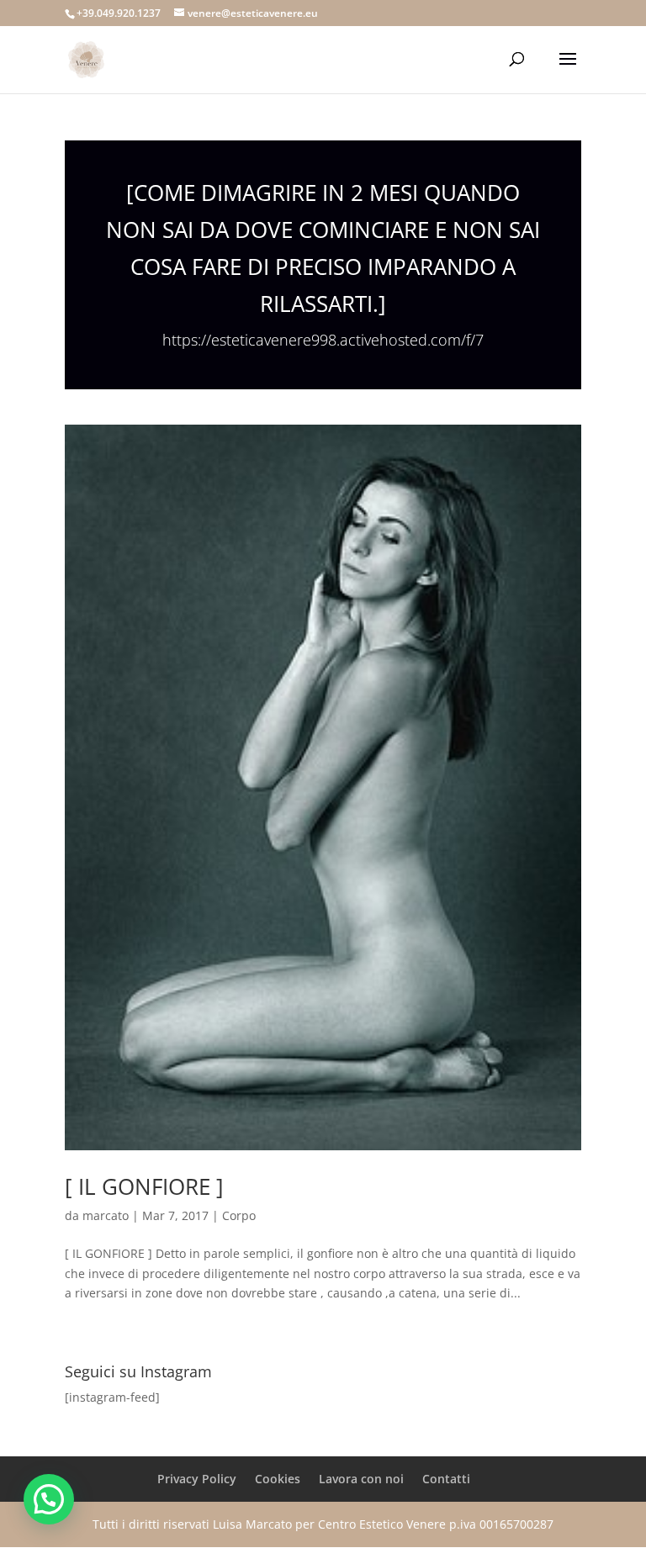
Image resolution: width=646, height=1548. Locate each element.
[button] (49, 1499)
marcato (105, 1215)
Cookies (277, 1479)
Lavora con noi (361, 1479)
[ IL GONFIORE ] (144, 1186)
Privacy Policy (196, 1479)
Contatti (446, 1479)
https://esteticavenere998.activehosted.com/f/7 (323, 340)
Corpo (239, 1215)
